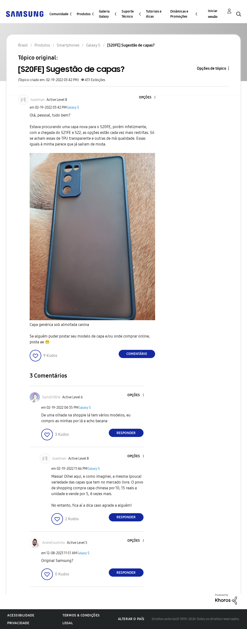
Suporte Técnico (128, 14)
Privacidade (18, 623)
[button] (146, 97)
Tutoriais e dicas (153, 14)
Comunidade (58, 14)
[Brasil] (24, 13)
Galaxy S (73, 107)
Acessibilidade (20, 615)
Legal (67, 623)
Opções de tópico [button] (211, 68)
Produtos (83, 14)
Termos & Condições (81, 615)
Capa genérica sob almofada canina (59, 324)
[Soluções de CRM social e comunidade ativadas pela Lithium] (226, 599)
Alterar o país (131, 619)
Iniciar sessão (213, 14)
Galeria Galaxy (104, 14)
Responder (126, 433)
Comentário (136, 354)
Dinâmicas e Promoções (179, 14)
